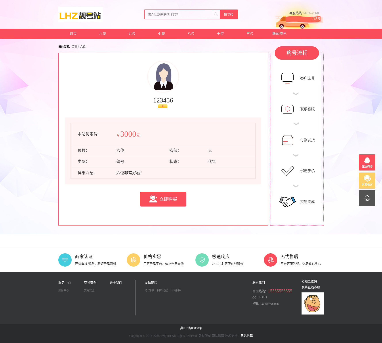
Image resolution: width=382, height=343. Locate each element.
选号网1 (149, 290)
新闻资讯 (279, 34)
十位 (220, 34)
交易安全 (89, 290)
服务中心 (63, 290)
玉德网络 (176, 290)
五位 (250, 34)
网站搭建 (162, 290)
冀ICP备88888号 (191, 328)
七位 (161, 34)
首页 (73, 34)
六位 (102, 34)
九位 (132, 34)
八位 (191, 34)
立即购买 (168, 199)
